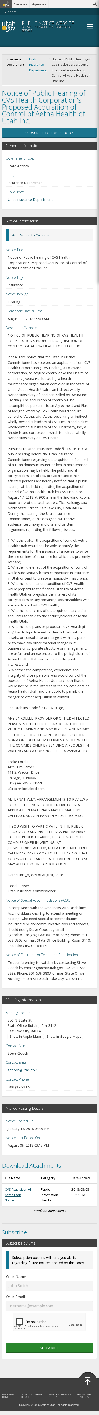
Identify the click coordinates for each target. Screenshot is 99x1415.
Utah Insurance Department (38, 64)
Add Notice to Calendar (31, 235)
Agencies (39, 4)
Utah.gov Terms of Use (31, 1395)
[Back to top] (88, 1381)
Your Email (15, 1296)
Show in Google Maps (64, 1036)
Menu (90, 26)
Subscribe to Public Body (49, 132)
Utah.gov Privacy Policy (60, 1395)
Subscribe (49, 1348)
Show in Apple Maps (26, 1036)
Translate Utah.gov (84, 1395)
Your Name (16, 1276)
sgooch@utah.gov (22, 1070)
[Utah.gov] (6, 4)
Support (10, 12)
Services (20, 4)
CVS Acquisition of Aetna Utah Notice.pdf (18, 1194)
